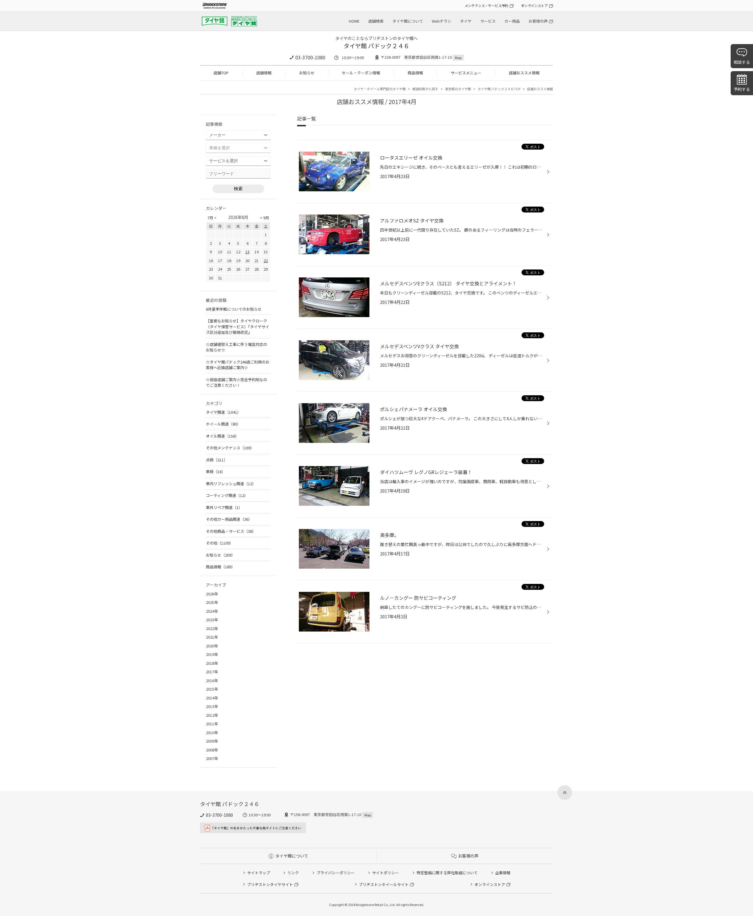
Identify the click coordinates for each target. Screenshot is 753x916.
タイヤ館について (407, 21)
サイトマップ (258, 872)
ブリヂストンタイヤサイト (270, 884)
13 (247, 251)
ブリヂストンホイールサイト (384, 884)
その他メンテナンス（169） (230, 448)
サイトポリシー (385, 872)
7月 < (211, 217)
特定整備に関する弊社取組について (447, 872)
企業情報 (502, 872)
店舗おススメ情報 (524, 73)
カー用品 (512, 21)
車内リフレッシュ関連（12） (231, 483)
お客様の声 (538, 21)
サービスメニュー (466, 73)
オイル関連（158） (222, 436)
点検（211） (216, 460)
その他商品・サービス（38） (231, 531)
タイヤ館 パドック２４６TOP (499, 88)
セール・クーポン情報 (361, 73)
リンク (293, 872)
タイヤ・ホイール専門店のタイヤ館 (380, 88)
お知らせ (306, 73)
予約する (742, 89)
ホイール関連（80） (223, 424)
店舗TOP (221, 73)
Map (458, 57)
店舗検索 (376, 21)
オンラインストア (534, 5)
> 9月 (264, 217)
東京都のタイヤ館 (458, 88)
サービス (488, 21)
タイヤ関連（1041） (223, 412)
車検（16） (215, 471)
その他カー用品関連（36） (229, 519)
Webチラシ (441, 21)
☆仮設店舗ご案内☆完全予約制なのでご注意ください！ (236, 382)
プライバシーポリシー (335, 872)
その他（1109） (219, 543)
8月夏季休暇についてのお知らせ (233, 309)
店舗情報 (263, 73)
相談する (742, 62)
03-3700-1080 (310, 57)
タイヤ (466, 21)
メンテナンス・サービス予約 (486, 5)
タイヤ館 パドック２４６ (376, 45)
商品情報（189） (220, 567)
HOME (354, 21)
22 (266, 260)
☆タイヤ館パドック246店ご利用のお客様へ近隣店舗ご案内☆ (237, 365)
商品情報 (415, 73)
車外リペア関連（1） (224, 507)
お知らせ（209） (220, 555)
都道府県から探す (425, 88)
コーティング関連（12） (227, 495)
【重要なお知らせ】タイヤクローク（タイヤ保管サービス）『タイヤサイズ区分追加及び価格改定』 (237, 326)
